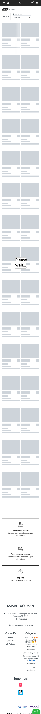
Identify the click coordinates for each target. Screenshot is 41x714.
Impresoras (31, 664)
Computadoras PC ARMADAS (31, 645)
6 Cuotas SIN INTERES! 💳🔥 (31, 641)
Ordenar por (18, 14)
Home (5, 9)
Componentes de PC (31, 656)
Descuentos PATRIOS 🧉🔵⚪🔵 (31, 659)
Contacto (10, 641)
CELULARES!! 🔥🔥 (31, 637)
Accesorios (31, 650)
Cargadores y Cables (31, 653)
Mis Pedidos (10, 644)
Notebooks (31, 670)
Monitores (31, 667)
